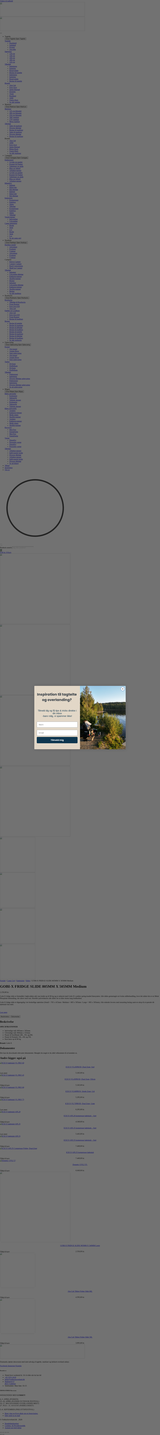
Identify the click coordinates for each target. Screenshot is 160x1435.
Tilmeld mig (57, 740)
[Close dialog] (123, 689)
